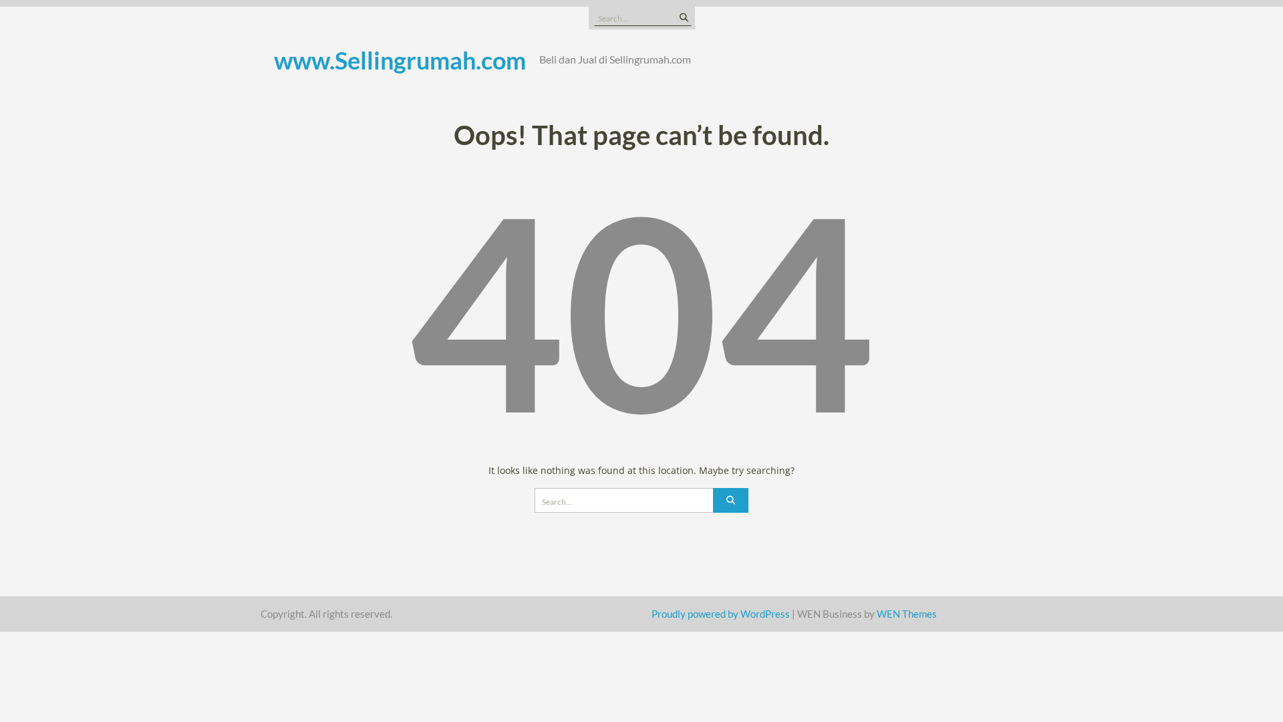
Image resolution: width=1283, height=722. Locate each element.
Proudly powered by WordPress (721, 614)
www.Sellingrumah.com (400, 60)
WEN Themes (907, 614)
